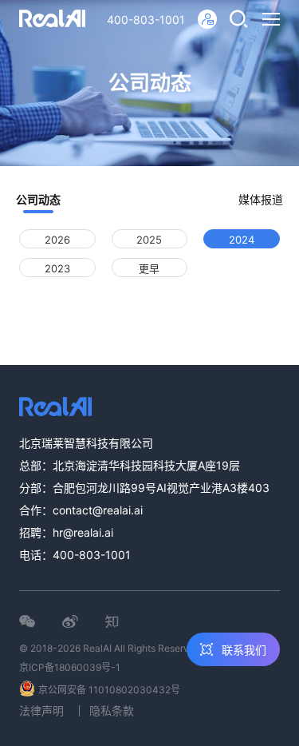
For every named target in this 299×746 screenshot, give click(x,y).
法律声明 (41, 710)
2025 (149, 239)
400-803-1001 (146, 19)
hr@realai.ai (83, 532)
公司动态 (38, 199)
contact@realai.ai (98, 510)
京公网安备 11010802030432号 (109, 690)
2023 (57, 268)
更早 (149, 268)
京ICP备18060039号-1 (69, 667)
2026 (57, 239)
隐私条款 (111, 710)
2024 (241, 239)
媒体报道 (260, 199)
